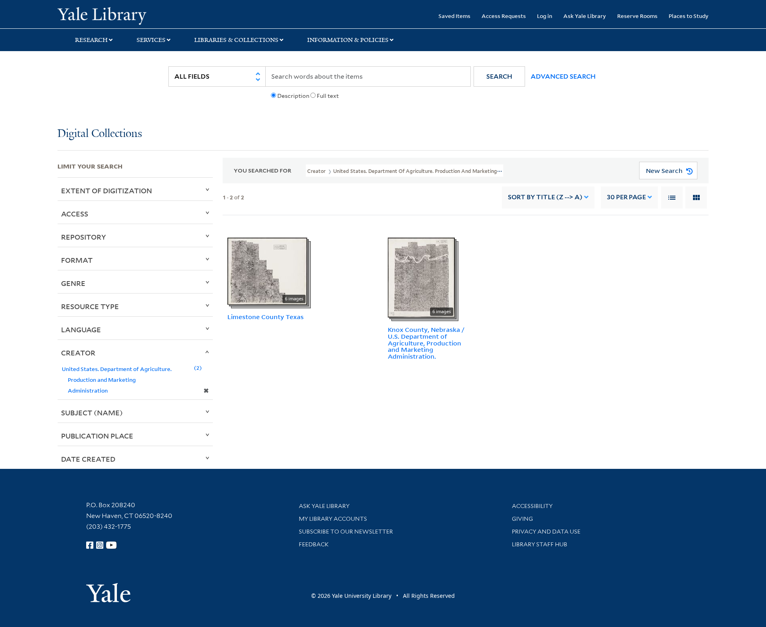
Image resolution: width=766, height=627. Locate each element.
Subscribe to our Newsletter (346, 531)
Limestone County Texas (265, 317)
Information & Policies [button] (348, 40)
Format (77, 260)
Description (293, 96)
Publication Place (97, 435)
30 (626, 197)
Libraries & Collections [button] (236, 40)
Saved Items (454, 16)
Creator (78, 352)
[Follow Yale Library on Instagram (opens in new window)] (99, 545)
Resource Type (90, 306)
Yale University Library (106, 15)
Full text (328, 96)
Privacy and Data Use (546, 531)
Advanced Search (563, 76)
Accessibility (532, 506)
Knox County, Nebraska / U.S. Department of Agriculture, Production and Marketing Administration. (426, 342)
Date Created (88, 459)
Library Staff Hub (539, 544)
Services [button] (151, 40)
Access (74, 213)
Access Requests (504, 16)
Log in (544, 16)
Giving (522, 519)
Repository (83, 237)
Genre (73, 283)
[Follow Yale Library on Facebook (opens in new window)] (89, 545)
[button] (499, 76)
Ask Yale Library (584, 16)
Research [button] (91, 40)
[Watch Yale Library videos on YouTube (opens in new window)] (111, 545)
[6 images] (267, 270)
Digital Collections (99, 134)
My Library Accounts (333, 519)
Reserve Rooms (637, 16)
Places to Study (689, 16)
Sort (545, 197)
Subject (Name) (92, 412)
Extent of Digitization (106, 190)
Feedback (314, 544)
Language (81, 329)
